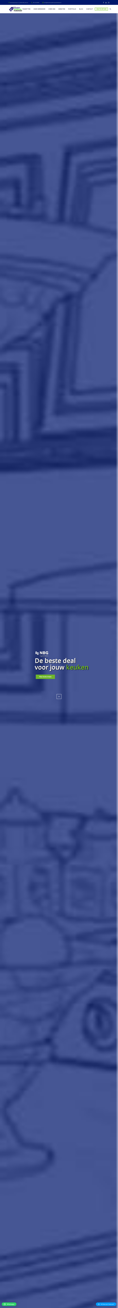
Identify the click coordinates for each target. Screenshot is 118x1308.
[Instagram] (108, 2)
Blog (81, 9)
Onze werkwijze (39, 9)
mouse (59, 696)
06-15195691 (36, 2)
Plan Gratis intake (45, 677)
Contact (89, 9)
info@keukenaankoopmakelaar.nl (52, 2)
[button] (106, 1304)
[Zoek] (110, 9)
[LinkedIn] (106, 2)
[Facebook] (103, 2)
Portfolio (72, 9)
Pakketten (26, 9)
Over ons (51, 9)
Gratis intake (101, 9)
